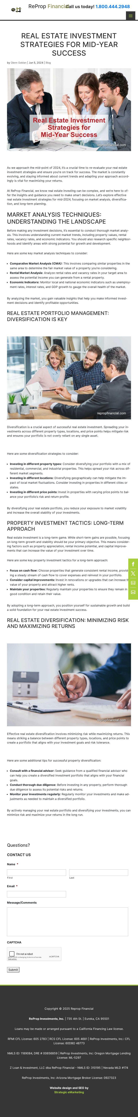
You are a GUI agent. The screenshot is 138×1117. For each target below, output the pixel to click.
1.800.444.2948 (113, 6)
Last (72, 877)
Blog (48, 62)
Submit (13, 970)
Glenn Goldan (18, 62)
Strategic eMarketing (69, 1092)
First (10, 877)
